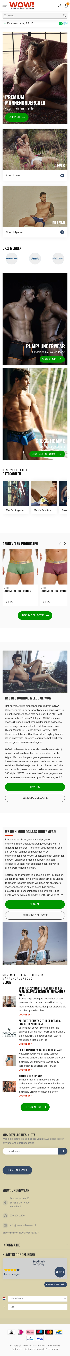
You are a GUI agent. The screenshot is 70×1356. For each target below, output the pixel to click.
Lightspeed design (33, 1349)
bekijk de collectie (35, 915)
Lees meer (25, 1014)
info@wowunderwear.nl (23, 1225)
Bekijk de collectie (35, 797)
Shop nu (35, 786)
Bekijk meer (52, 1284)
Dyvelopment (52, 1349)
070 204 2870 (17, 1215)
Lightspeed (16, 1349)
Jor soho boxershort (18, 591)
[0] (66, 5)
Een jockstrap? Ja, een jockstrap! (40, 1050)
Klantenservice (17, 1170)
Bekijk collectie (33, 615)
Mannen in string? (30, 1076)
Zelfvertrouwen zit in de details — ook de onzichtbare (41, 1022)
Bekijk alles (33, 1107)
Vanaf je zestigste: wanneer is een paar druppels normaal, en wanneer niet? (42, 991)
